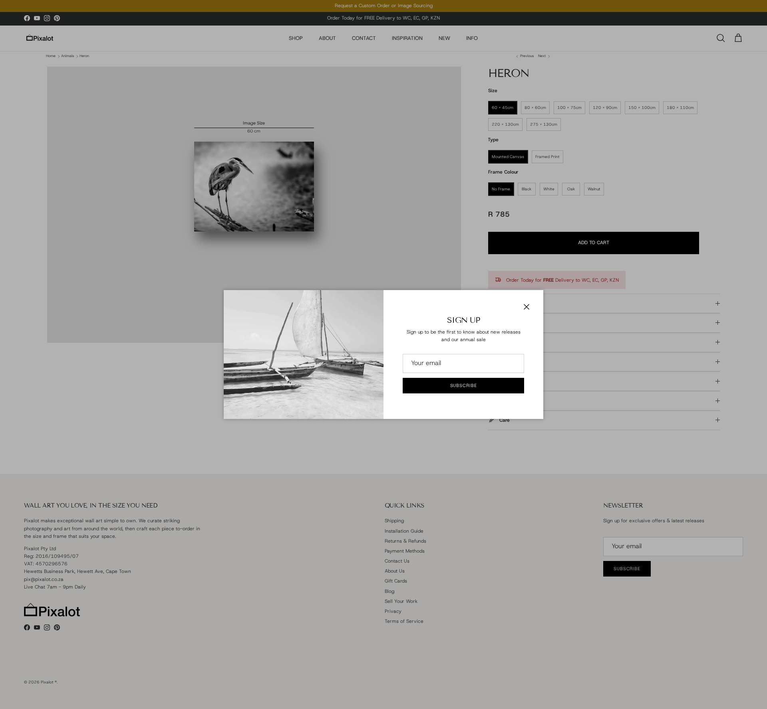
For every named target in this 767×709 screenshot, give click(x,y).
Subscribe (463, 385)
